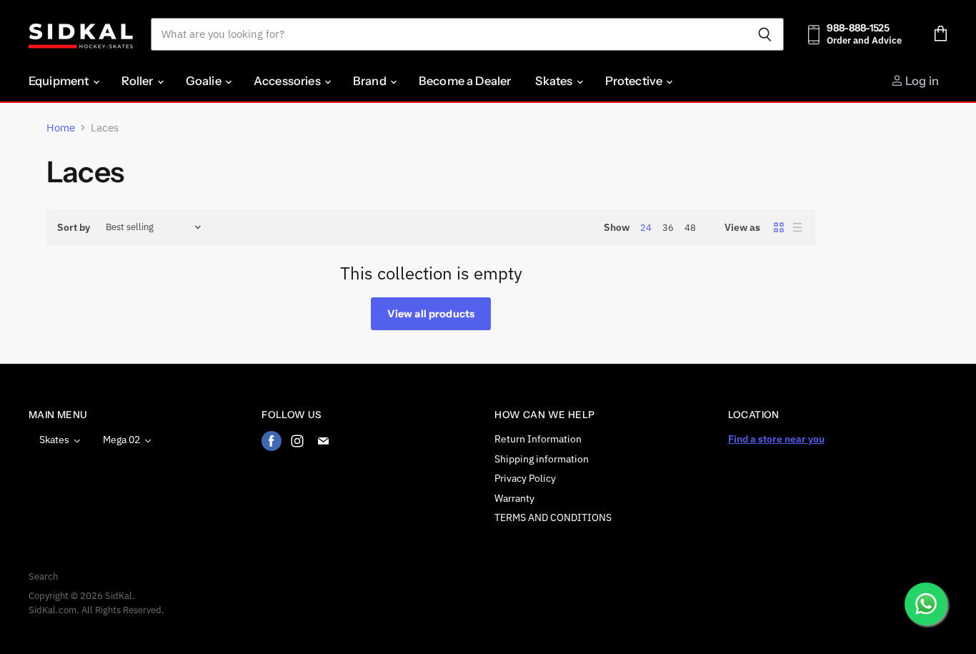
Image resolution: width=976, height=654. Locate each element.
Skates (554, 81)
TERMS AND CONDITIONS (553, 517)
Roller (138, 81)
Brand (371, 81)
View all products (430, 313)
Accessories (288, 81)
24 (646, 228)
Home (60, 128)
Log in (921, 81)
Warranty (514, 498)
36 (668, 228)
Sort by (73, 227)
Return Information (538, 438)
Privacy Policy (525, 478)
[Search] (765, 34)
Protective (635, 81)
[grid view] (779, 227)
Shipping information (541, 458)
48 (690, 228)
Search (43, 576)
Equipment (60, 81)
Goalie (205, 81)
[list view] (797, 227)
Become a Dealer (465, 81)
